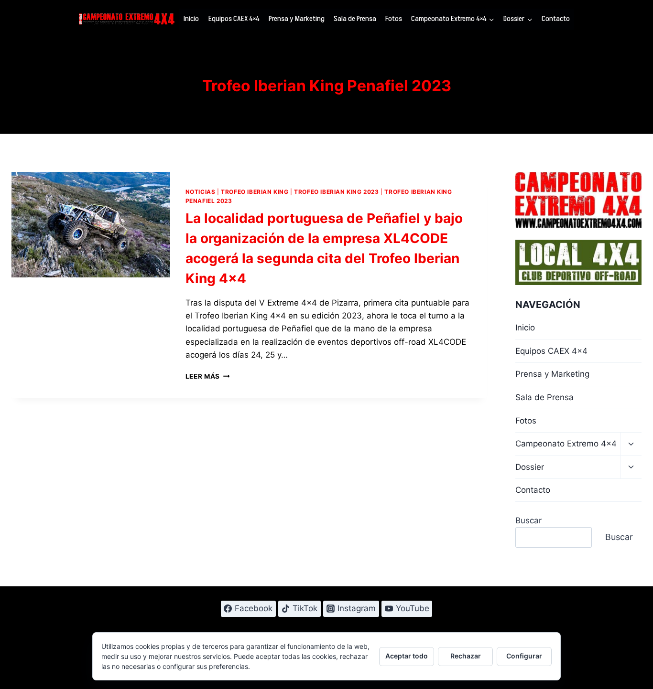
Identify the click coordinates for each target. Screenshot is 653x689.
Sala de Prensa (355, 18)
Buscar (528, 520)
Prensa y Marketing (297, 18)
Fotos (393, 18)
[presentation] (90, 224)
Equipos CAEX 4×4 (234, 18)
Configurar (524, 656)
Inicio (191, 18)
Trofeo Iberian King (254, 191)
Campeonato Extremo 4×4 (566, 443)
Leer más (207, 376)
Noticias (200, 191)
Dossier (529, 467)
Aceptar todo (406, 656)
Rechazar (465, 656)
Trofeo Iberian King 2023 (336, 191)
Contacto (556, 18)
